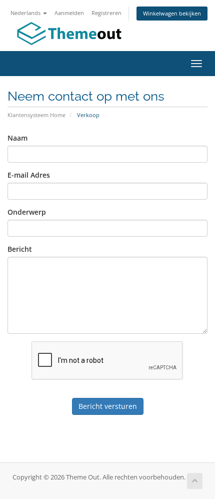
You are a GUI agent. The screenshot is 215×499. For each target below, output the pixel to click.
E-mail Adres (29, 175)
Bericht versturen (107, 406)
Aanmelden (69, 13)
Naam (18, 138)
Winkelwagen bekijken (172, 13)
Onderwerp (27, 212)
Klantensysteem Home (37, 115)
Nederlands (26, 13)
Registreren (107, 13)
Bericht (20, 249)
